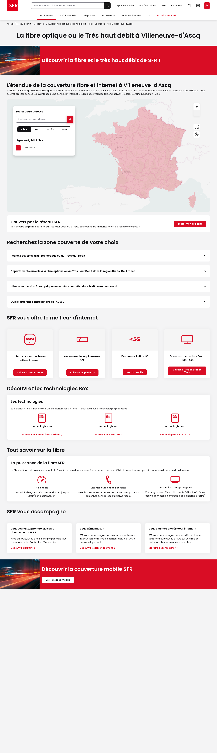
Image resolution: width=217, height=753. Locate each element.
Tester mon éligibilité (190, 223)
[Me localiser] (196, 134)
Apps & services (125, 5)
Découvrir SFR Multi (22, 547)
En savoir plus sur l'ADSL (174, 434)
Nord (109, 23)
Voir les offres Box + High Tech (187, 371)
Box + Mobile (108, 15)
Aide (163, 5)
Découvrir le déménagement (96, 547)
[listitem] (108, 256)
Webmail (198, 5)
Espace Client (206, 5)
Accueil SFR (12, 5)
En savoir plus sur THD (107, 434)
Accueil (10, 23)
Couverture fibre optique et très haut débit (66, 23)
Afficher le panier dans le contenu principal (189, 5)
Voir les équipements (82, 372)
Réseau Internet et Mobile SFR (30, 23)
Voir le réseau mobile (58, 579)
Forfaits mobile (68, 15)
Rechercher (107, 5)
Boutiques (176, 5)
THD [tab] (37, 129)
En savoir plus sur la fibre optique (41, 434)
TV (148, 15)
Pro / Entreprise (147, 5)
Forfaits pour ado (167, 15)
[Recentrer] (196, 127)
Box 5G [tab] (50, 129)
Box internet (46, 15)
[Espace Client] (207, 5)
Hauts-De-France (96, 23)
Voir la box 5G (135, 372)
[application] (108, 155)
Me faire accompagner (162, 547)
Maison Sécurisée (131, 15)
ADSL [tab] (64, 129)
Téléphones (88, 15)
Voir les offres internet (30, 372)
